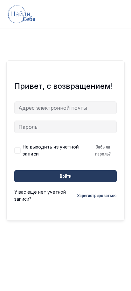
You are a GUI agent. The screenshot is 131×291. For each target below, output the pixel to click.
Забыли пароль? (103, 150)
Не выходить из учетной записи (51, 150)
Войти (65, 176)
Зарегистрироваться (97, 195)
